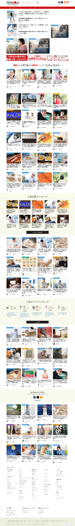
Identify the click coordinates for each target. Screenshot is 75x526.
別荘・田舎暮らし (10, 483)
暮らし (31, 7)
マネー (18, 7)
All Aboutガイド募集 (10, 512)
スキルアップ (46, 487)
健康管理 (33, 471)
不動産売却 (9, 486)
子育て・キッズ (34, 491)
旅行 (50, 7)
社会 (45, 492)
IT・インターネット (60, 476)
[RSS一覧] (65, 2)
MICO (45, 481)
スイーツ (33, 497)
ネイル (45, 478)
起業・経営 (46, 491)
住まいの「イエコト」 (10, 489)
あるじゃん (21, 487)
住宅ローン (21, 476)
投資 (20, 473)
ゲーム (58, 495)
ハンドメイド (34, 486)
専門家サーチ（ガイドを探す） (11, 510)
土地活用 (8, 484)
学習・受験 (46, 494)
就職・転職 (46, 486)
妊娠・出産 (33, 487)
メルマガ (55, 4)
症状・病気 (33, 473)
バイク (21, 500)
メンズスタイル (46, 7)
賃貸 (8, 479)
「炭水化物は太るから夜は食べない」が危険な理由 (62, 313)
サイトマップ (50, 4)
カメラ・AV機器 (59, 473)
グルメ (60, 7)
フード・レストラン (35, 495)
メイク (45, 471)
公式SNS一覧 (60, 4)
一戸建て (8, 471)
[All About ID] (67, 2)
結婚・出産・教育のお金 (23, 480)
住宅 (15, 7)
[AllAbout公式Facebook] (59, 2)
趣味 (52, 7)
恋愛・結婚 (35, 7)
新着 (12, 7)
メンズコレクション (60, 487)
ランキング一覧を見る (37, 232)
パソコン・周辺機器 (60, 471)
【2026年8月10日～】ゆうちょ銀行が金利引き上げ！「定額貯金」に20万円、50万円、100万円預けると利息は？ (24, 315)
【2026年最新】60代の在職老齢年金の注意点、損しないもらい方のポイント (37, 314)
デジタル (28, 7)
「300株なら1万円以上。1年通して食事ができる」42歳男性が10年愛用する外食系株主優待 (11, 314)
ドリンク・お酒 (34, 499)
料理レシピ (33, 481)
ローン (21, 485)
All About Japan (24, 512)
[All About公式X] (62, 2)
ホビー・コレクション (60, 497)
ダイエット (46, 479)
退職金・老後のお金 (23, 482)
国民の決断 (8, 515)
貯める (21, 471)
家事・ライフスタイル (35, 479)
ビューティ (24, 7)
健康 (20, 7)
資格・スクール (46, 489)
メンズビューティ (59, 489)
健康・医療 (34, 469)
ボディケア (46, 476)
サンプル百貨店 (40, 510)
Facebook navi (40, 512)
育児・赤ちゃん (34, 489)
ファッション (56, 7)
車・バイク (64, 7)
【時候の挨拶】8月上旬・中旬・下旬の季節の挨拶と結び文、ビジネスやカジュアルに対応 (49, 314)
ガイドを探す (66, 4)
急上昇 (10, 7)
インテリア (9, 478)
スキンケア (46, 473)
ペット (58, 500)
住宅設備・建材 (9, 476)
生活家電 (33, 484)
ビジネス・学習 (40, 7)
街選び (8, 481)
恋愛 (57, 481)
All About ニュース (25, 510)
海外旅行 (21, 492)
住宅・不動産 (9, 469)
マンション (9, 473)
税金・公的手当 (22, 484)
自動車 (21, 498)
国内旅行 (21, 493)
